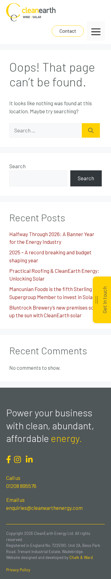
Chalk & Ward (81, 557)
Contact (68, 31)
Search (17, 166)
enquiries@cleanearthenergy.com (44, 508)
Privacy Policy (18, 569)
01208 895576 (21, 486)
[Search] (91, 130)
